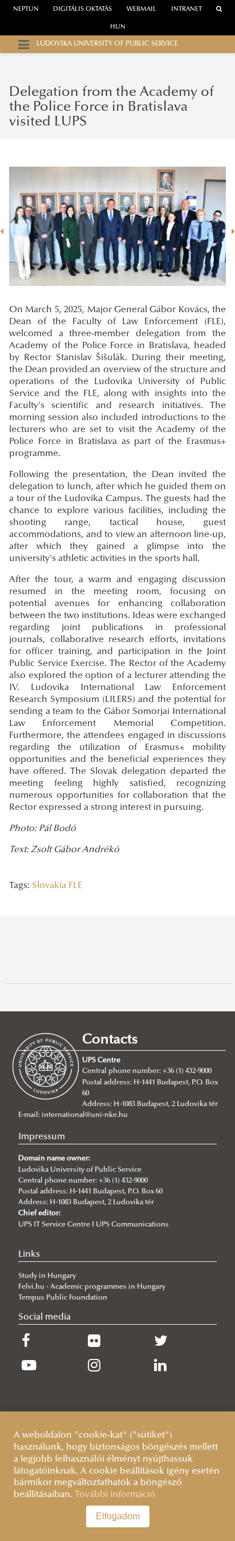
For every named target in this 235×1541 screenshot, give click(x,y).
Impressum (41, 1136)
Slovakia (49, 885)
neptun (26, 9)
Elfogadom (118, 1516)
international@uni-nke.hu (85, 1115)
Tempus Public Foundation (62, 1297)
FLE (75, 885)
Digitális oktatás (82, 9)
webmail (141, 9)
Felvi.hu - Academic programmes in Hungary (91, 1287)
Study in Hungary (47, 1276)
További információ (115, 1494)
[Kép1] (117, 227)
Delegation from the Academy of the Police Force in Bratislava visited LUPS (111, 108)
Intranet (186, 9)
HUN (117, 27)
